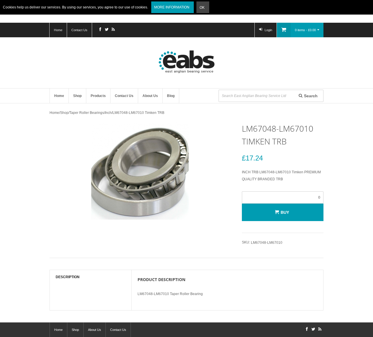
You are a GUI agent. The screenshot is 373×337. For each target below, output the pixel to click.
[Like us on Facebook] (100, 30)
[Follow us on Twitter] (106, 30)
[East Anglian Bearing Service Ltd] (186, 61)
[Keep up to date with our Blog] (113, 30)
